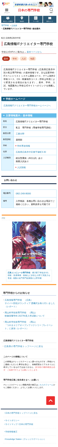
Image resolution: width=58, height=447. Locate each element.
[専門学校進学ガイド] (33, 3)
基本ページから (34, 52)
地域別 (22, 21)
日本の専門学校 (29, 10)
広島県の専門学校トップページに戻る (23, 346)
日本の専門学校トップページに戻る (21, 413)
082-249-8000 (23, 193)
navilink (6, 10)
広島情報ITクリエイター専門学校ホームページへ (27, 105)
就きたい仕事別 (8, 21)
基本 (6, 58)
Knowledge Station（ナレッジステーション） (25, 439)
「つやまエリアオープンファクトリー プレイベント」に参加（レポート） (29, 325)
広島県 (14, 26)
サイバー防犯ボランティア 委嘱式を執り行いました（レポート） (30, 303)
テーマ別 (35, 21)
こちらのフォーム (45, 385)
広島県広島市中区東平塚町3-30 (31, 152)
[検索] (51, 9)
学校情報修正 (11, 431)
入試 (23, 58)
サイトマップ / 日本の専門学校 (19, 424)
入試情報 (21, 167)
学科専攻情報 (23, 146)
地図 (32, 58)
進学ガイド (49, 21)
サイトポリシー (12, 420)
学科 (15, 58)
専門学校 (5, 25)
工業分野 (20, 133)
